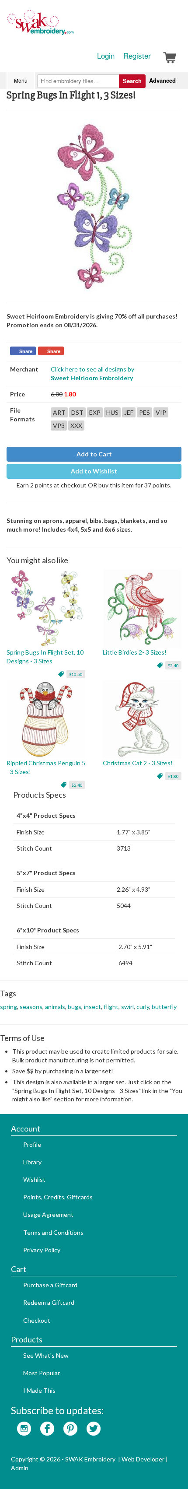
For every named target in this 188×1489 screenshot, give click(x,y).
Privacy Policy (41, 1250)
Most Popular (41, 1373)
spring (8, 1006)
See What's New (46, 1355)
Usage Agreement (48, 1214)
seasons (31, 1006)
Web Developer (143, 1459)
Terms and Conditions (53, 1232)
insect (92, 1006)
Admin (19, 1467)
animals (55, 1006)
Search (132, 81)
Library (32, 1162)
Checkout (36, 1320)
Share (25, 351)
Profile (32, 1144)
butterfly (164, 1006)
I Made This (39, 1390)
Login (106, 55)
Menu (21, 80)
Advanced (162, 80)
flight (111, 1006)
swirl (127, 1006)
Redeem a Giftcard (48, 1302)
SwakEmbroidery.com (72, 26)
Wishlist (34, 1179)
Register (137, 55)
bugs (74, 1006)
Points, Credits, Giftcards (58, 1197)
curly (142, 1006)
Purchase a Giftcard (50, 1285)
